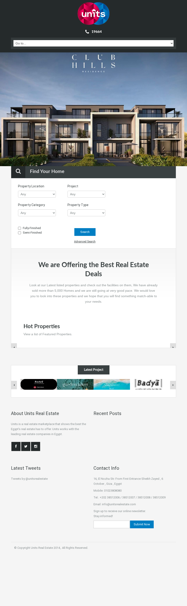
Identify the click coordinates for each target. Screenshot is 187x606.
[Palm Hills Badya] (39, 384)
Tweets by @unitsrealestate (29, 478)
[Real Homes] (93, 13)
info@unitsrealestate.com (119, 504)
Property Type (78, 205)
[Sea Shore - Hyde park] (112, 384)
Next (174, 109)
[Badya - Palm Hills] (148, 384)
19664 (96, 32)
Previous (12, 109)
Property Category (31, 205)
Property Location (31, 186)
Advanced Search (85, 241)
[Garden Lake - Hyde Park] (75, 384)
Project (73, 186)
